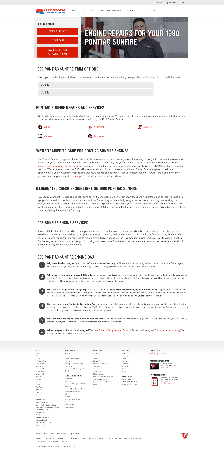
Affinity (38, 356)
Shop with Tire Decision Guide (46, 405)
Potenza (38, 382)
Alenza (38, 353)
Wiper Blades (69, 407)
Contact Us (183, 3)
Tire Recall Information (43, 417)
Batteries (68, 381)
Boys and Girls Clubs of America (103, 356)
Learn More (164, 367)
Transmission (69, 402)
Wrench (95, 384)
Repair (65, 434)
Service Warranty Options (130, 384)
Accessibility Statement (96, 438)
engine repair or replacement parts (56, 166)
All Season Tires (41, 361)
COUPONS (132, 11)
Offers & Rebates (98, 374)
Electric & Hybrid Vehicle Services (75, 389)
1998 (58, 434)
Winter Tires (40, 425)
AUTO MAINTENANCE (111, 11)
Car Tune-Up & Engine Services (75, 384)
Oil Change (125, 366)
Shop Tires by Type (42, 402)
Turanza (38, 379)
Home (38, 434)
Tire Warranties (41, 412)
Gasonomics (97, 366)
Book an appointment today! (168, 330)
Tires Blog (125, 356)
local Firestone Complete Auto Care (110, 330)
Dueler (38, 384)
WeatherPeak (40, 366)
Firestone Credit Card (100, 364)
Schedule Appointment (100, 379)
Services (67, 361)
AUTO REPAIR (89, 11)
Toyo (37, 395)
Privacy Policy (62, 438)
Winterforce (40, 371)
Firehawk (39, 389)
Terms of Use (50, 438)
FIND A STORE (149, 11)
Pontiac (45, 434)
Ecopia (38, 377)
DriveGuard (40, 369)
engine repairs (77, 176)
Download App (166, 383)
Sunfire (52, 434)
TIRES (74, 11)
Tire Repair (68, 366)
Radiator (67, 397)
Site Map (39, 438)
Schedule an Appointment (166, 3)
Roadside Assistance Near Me (103, 377)
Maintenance (126, 369)
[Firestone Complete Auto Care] (51, 11)
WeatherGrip (40, 374)
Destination (40, 364)
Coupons (57, 40)
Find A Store (57, 31)
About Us (96, 353)
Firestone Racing (41, 415)
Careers (95, 358)
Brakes (67, 356)
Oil (66, 394)
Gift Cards (96, 369)
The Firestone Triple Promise (102, 382)
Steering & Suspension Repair (74, 364)
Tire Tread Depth (41, 420)
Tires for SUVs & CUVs (43, 423)
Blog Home (125, 353)
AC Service (68, 378)
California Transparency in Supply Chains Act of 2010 (125, 438)
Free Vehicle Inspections (72, 391)
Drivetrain (68, 386)
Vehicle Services (70, 404)
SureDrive (39, 392)
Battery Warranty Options (130, 382)
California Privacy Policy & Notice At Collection (51, 441)
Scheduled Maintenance (72, 399)
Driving (124, 371)
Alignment (68, 353)
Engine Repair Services (72, 358)
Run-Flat (39, 387)
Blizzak (38, 358)
